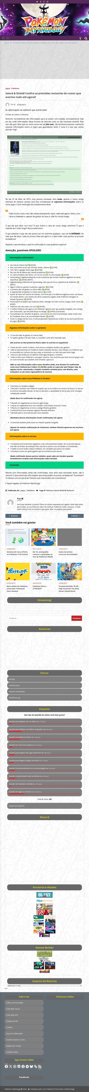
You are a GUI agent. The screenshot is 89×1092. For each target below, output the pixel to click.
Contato (9, 1027)
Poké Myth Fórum (13, 1009)
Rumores (70, 490)
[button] (80, 38)
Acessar (12, 679)
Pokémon (15, 88)
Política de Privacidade (14, 1003)
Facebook (24, 1077)
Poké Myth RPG (12, 1015)
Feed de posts (14, 685)
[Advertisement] (44, 62)
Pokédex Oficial (12, 1052)
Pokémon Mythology (12, 1089)
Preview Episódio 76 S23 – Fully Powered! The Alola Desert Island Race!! (69, 588)
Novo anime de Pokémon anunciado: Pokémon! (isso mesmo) (17, 588)
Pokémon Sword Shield (55, 490)
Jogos (7, 88)
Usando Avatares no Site (15, 1040)
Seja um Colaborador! (14, 1033)
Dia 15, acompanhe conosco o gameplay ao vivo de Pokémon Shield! (43, 554)
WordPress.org (14, 698)
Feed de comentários (17, 691)
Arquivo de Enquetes (16, 806)
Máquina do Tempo (13, 1046)
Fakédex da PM (12, 1021)
